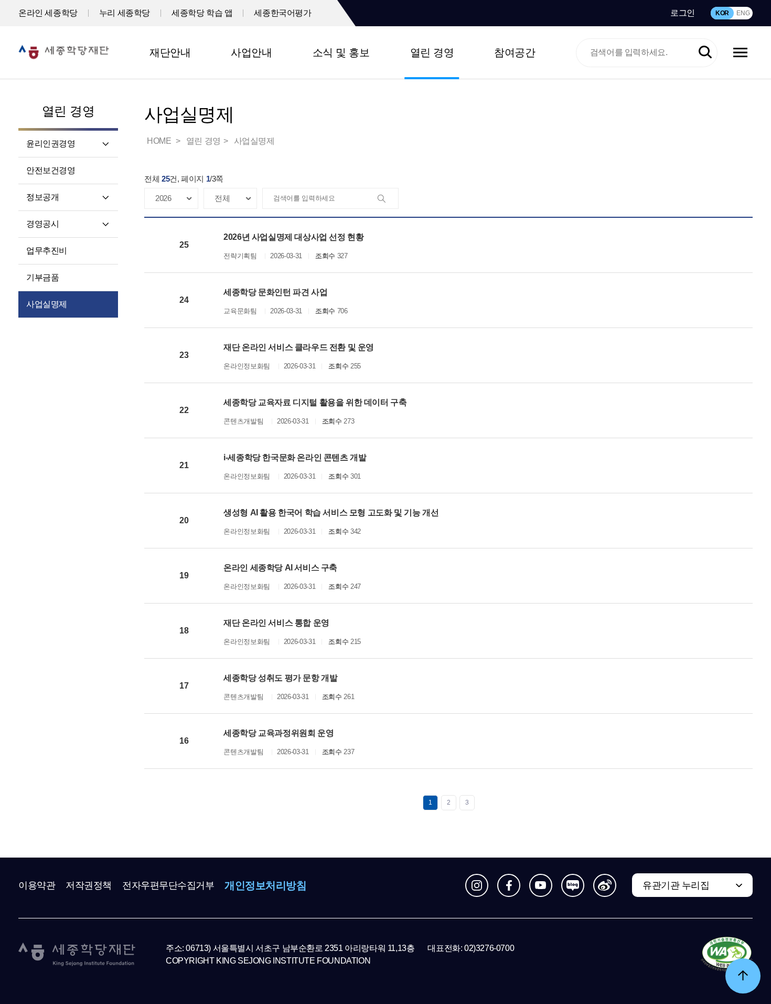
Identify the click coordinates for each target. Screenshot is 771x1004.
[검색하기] (705, 53)
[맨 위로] (743, 976)
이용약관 (36, 885)
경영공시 (42, 223)
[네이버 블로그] (572, 885)
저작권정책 (89, 885)
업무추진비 (46, 250)
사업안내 (251, 52)
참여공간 (514, 52)
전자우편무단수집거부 (168, 885)
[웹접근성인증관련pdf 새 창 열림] (727, 955)
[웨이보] (604, 885)
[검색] (387, 198)
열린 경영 (432, 52)
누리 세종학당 (124, 12)
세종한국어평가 (282, 12)
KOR (722, 13)
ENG (742, 13)
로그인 (682, 12)
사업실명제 (46, 304)
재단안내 (169, 52)
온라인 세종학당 (48, 12)
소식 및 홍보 (341, 52)
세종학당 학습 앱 (202, 12)
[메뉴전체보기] (740, 52)
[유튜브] (540, 885)
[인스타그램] (476, 885)
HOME (160, 140)
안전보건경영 (51, 170)
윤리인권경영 (51, 143)
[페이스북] (508, 885)
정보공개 (42, 197)
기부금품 (42, 277)
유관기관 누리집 (675, 885)
